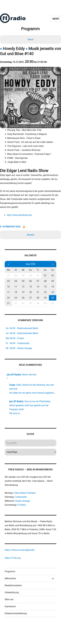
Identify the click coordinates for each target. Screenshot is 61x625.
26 (23, 297)
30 (30, 275)
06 (30, 281)
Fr (38, 270)
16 (52, 286)
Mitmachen (10, 578)
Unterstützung (12, 592)
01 (45, 275)
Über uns (9, 599)
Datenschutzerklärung (16, 613)
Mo (8, 270)
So (52, 270)
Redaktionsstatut (13, 585)
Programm (10, 571)
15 (45, 286)
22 (45, 292)
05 (23, 281)
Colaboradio (21, 497)
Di (16, 270)
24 (8, 297)
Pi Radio (21, 505)
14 (38, 286)
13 (30, 286)
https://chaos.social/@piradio (20, 550)
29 (23, 275)
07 (38, 281)
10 (8, 286)
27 (8, 275)
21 (38, 292)
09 (52, 281)
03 (8, 281)
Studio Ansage (22, 501)
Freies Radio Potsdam (25, 493)
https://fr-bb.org (13, 558)
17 (8, 292)
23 (52, 292)
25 (15, 297)
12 (23, 286)
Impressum (10, 606)
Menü (55, 18)
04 (15, 281)
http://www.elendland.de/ (19, 215)
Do (30, 270)
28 (15, 275)
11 (15, 286)
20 (30, 292)
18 (15, 292)
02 (52, 275)
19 (23, 292)
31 (38, 275)
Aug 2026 (30, 264)
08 (45, 281)
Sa (45, 270)
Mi (23, 270)
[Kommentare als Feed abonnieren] (30, 227)
